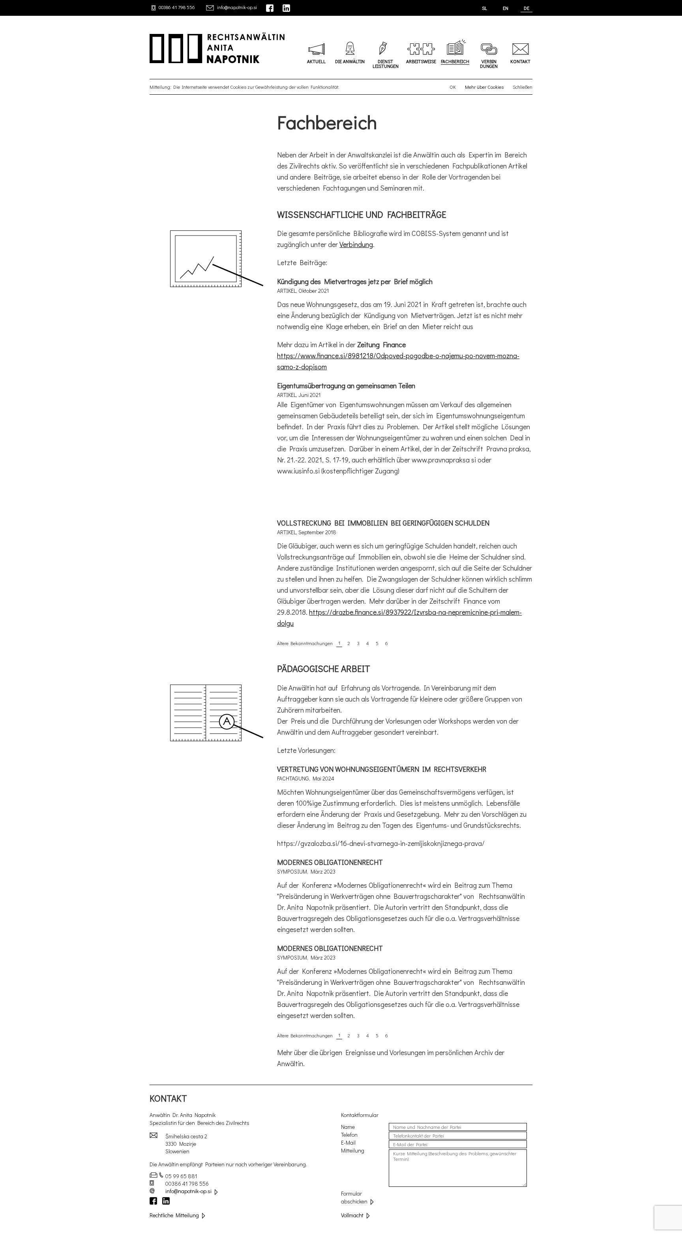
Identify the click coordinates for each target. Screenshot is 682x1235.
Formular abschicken (354, 1197)
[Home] (213, 47)
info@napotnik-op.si (237, 7)
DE (526, 8)
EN (505, 8)
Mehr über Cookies (484, 87)
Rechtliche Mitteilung (174, 1215)
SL (484, 8)
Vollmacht (352, 1215)
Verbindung (356, 244)
